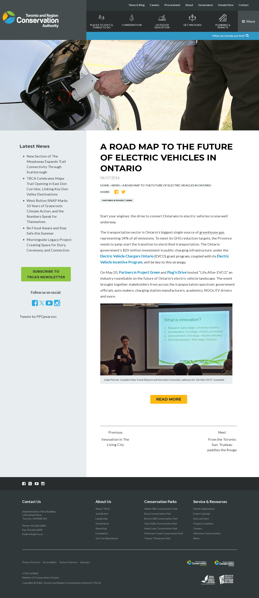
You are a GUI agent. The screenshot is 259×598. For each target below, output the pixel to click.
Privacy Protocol (31, 562)
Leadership (101, 518)
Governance (205, 5)
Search (254, 36)
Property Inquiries (203, 523)
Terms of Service (68, 562)
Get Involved (192, 24)
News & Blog (137, 5)
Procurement (172, 5)
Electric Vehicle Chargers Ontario (127, 256)
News (116, 185)
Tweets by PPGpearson (38, 316)
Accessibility (50, 562)
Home (104, 185)
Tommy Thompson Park (157, 538)
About (189, 5)
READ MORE (168, 399)
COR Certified (30, 573)
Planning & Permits (222, 26)
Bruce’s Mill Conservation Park (161, 518)
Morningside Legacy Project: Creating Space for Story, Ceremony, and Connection (49, 244)
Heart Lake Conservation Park (160, 528)
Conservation (132, 24)
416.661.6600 (38, 525)
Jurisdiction (101, 513)
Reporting (101, 528)
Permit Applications (204, 508)
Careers (154, 5)
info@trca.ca (36, 534)
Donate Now (225, 5)
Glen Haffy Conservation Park (160, 523)
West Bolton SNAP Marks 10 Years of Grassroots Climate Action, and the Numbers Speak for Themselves (47, 211)
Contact (243, 5)
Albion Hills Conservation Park (160, 508)
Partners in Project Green (117, 200)
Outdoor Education (162, 26)
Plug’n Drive (176, 272)
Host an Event (201, 518)
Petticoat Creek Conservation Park (163, 533)
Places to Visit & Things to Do (101, 26)
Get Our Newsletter (106, 538)
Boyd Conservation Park (157, 513)
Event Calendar (201, 513)
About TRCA (102, 508)
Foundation (101, 533)
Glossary (85, 562)
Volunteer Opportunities (207, 533)
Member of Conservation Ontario (40, 577)
